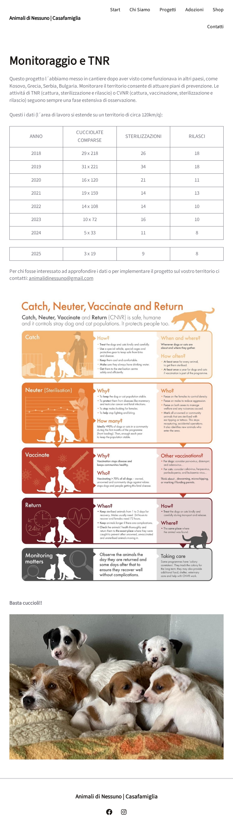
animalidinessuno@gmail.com (61, 278)
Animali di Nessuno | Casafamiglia (45, 18)
